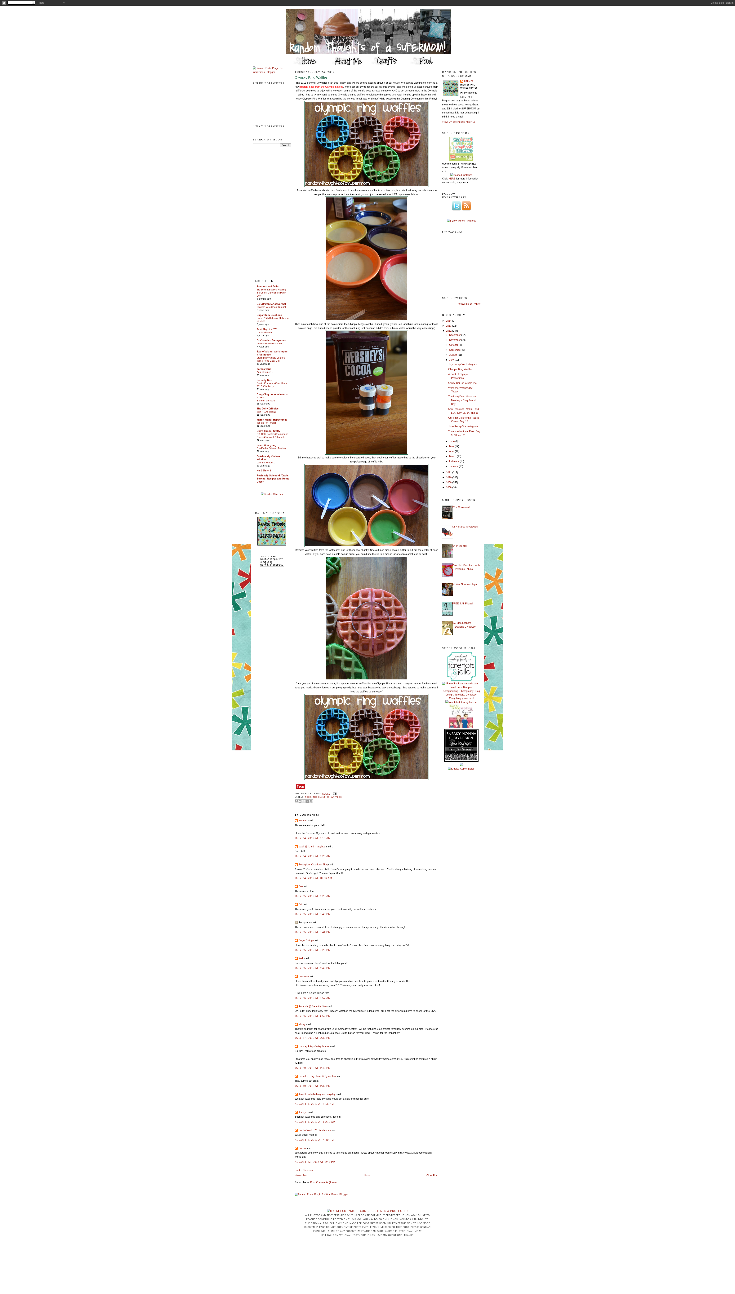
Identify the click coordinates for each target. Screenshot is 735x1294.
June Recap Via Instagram (463, 426)
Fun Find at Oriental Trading (271, 448)
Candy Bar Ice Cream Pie (462, 383)
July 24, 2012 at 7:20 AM (313, 856)
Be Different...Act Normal (271, 304)
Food (308, 797)
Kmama (303, 820)
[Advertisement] (268, 213)
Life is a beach (264, 332)
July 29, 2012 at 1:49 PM (313, 1068)
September (455, 349)
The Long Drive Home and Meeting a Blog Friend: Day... (462, 400)
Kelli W (468, 81)
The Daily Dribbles (267, 408)
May (452, 446)
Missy (302, 1024)
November (455, 339)
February (454, 461)
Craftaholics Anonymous (271, 340)
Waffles (336, 797)
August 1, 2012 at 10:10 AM (315, 1121)
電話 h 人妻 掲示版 (266, 411)
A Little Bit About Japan (465, 584)
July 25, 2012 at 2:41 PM (313, 932)
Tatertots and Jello (267, 286)
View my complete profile (458, 122)
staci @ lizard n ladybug (312, 846)
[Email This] (296, 801)
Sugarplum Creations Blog (313, 864)
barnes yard (264, 369)
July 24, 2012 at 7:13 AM (313, 838)
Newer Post (301, 1175)
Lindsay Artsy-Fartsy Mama (314, 1046)
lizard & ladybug (266, 445)
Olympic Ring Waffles (311, 77)
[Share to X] (304, 801)
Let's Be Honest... (266, 462)
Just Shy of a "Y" (267, 329)
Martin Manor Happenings (272, 419)
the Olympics (321, 797)
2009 (449, 482)
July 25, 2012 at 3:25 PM (313, 950)
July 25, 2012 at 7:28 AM (313, 896)
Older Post (432, 1175)
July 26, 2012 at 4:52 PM (313, 1016)
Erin (301, 904)
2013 (449, 325)
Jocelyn (303, 1112)
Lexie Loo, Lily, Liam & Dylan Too (317, 1076)
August (453, 354)
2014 (449, 320)
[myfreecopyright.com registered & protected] (367, 1211)
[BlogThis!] (300, 801)
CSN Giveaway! (461, 507)
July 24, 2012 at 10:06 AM (313, 878)
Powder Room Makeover (270, 343)
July (452, 359)
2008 (449, 487)
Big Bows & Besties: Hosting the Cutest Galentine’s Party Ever (271, 292)
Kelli (301, 958)
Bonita (302, 1148)
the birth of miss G (266, 400)
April (452, 451)
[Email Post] (334, 794)
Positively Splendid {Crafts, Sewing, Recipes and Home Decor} (273, 478)
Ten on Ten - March (267, 423)
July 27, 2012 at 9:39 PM (313, 1037)
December (455, 334)
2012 (449, 330)
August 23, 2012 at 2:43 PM (315, 1161)
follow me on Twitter (469, 303)
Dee (301, 886)
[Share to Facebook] (307, 801)
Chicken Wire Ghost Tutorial (271, 307)
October (454, 344)
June (452, 441)
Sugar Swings (306, 940)
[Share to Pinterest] (311, 801)
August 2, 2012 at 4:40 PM (314, 1139)
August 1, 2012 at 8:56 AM (314, 1103)
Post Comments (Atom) (323, 1182)
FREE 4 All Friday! (462, 603)
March (453, 456)
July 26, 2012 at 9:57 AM (313, 998)
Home (367, 1175)
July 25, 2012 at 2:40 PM (313, 914)
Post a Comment (304, 1170)
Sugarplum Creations (269, 315)
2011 (449, 472)
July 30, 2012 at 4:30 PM (313, 1085)
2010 (449, 477)
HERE (451, 178)
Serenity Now (264, 380)
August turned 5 (265, 372)
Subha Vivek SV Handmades (315, 1130)
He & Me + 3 (264, 470)
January (454, 466)
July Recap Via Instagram (462, 364)
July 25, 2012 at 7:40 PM (313, 968)
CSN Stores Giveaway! (465, 526)
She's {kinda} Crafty (268, 431)
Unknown (304, 976)
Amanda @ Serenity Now (313, 1006)
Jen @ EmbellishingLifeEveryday (317, 1094)
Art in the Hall (459, 545)
